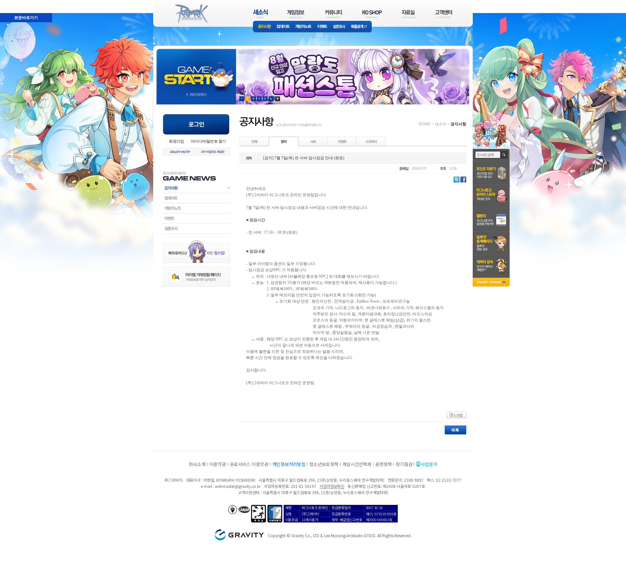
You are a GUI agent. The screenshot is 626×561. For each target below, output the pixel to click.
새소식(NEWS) (260, 13)
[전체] (254, 141)
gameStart (196, 70)
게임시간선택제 (356, 464)
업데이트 (283, 27)
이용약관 (217, 464)
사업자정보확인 (332, 486)
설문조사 (339, 27)
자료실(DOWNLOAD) (408, 13)
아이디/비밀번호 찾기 (208, 141)
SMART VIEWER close (492, 283)
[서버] (313, 141)
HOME (424, 124)
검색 (504, 155)
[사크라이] (371, 141)
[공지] (283, 141)
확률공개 (360, 27)
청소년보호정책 (323, 464)
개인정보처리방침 (289, 464)
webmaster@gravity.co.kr (238, 486)
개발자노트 (303, 27)
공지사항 (263, 27)
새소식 (440, 124)
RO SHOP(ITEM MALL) (372, 13)
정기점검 (403, 464)
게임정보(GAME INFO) (296, 13)
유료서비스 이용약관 (249, 464)
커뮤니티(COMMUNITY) (333, 13)
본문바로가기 (11, 3)
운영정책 (383, 464)
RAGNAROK (191, 14)
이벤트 (322, 27)
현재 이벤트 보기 (277, 98)
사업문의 (429, 464)
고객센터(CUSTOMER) (443, 13)
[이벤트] (342, 141)
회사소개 (197, 464)
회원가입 (176, 141)
